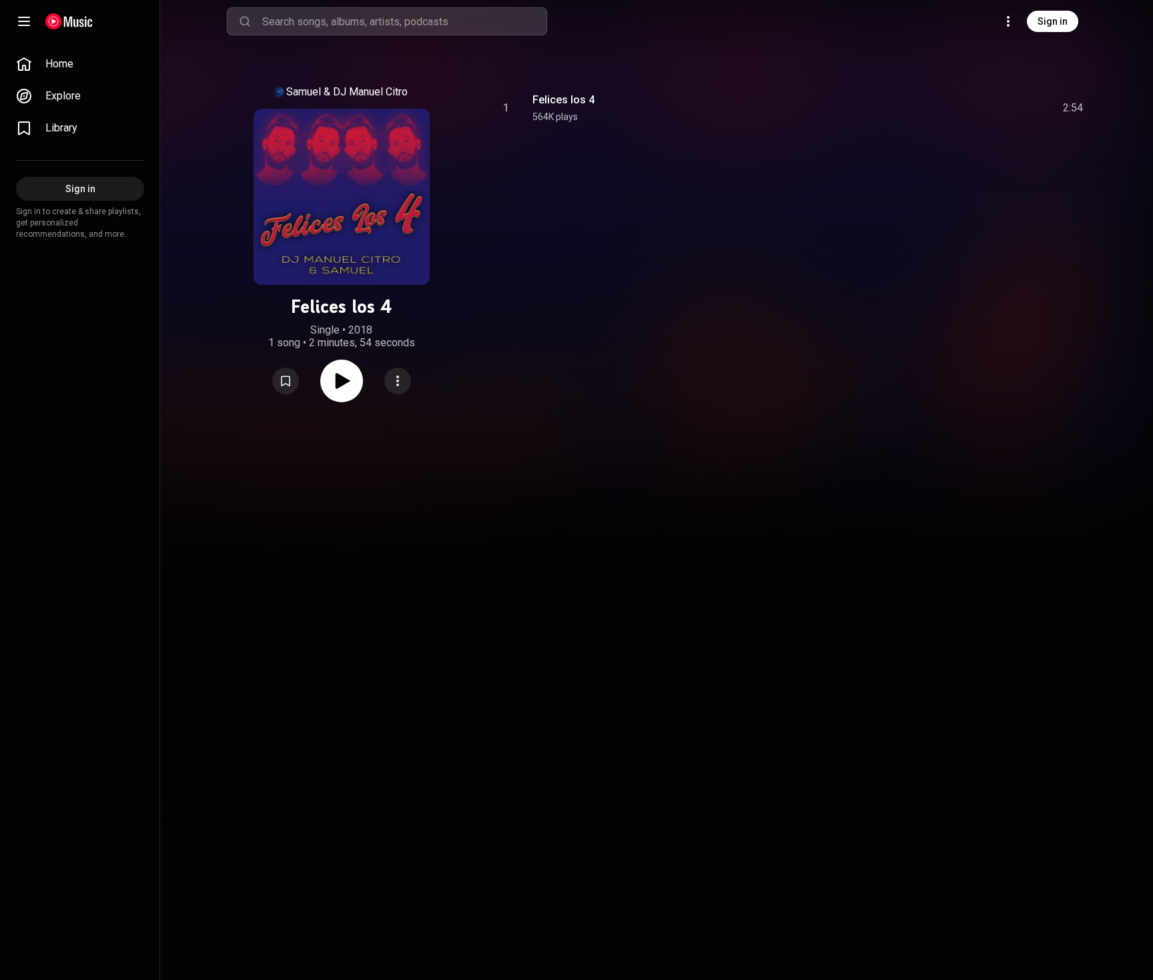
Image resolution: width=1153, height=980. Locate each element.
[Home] (69, 21)
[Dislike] (998, 108)
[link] (80, 64)
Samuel (303, 91)
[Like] (972, 108)
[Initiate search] (245, 21)
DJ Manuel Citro (370, 91)
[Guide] (24, 21)
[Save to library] (286, 381)
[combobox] (404, 21)
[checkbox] (1074, 108)
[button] (285, 381)
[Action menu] (397, 381)
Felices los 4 (563, 99)
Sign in (1053, 21)
